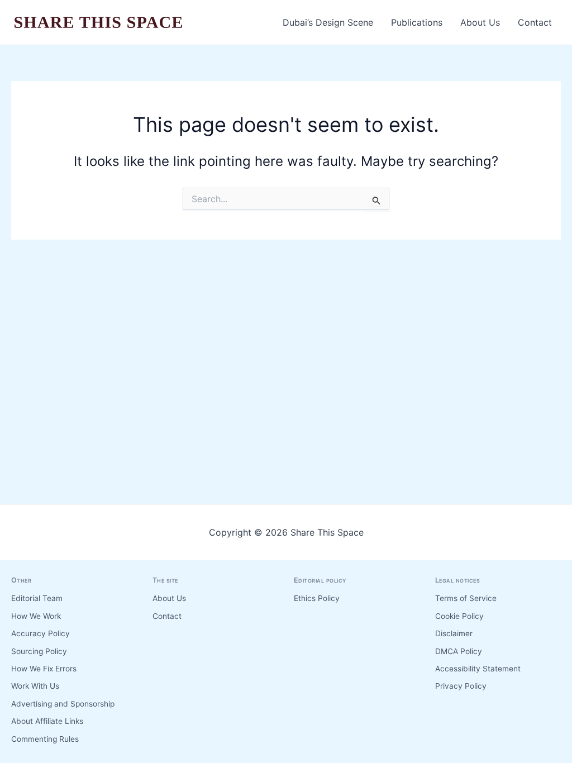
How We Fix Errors (44, 668)
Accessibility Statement (478, 668)
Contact (535, 22)
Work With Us (35, 685)
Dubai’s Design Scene (328, 22)
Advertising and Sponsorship (63, 703)
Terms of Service (466, 598)
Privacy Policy (461, 685)
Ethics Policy (317, 598)
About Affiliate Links (47, 721)
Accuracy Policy (40, 633)
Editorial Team (37, 598)
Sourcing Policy (39, 651)
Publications (416, 22)
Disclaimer (454, 633)
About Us (480, 22)
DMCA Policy (458, 651)
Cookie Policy (459, 616)
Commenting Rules (45, 739)
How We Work (36, 616)
